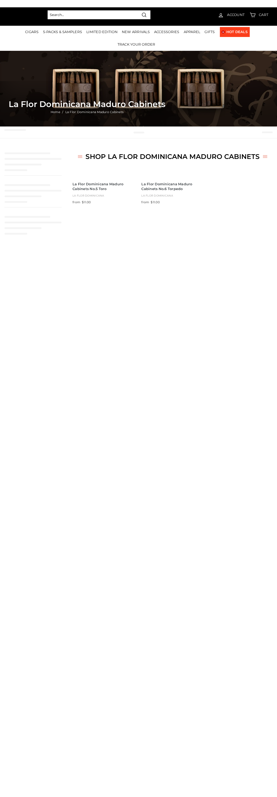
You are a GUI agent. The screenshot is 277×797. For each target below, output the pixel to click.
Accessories (166, 32)
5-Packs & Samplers (62, 32)
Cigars (32, 32)
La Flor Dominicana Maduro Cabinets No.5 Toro (97, 186)
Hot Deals (237, 32)
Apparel (192, 32)
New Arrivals (136, 32)
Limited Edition (102, 32)
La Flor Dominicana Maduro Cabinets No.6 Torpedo (166, 186)
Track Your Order (136, 44)
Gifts (210, 32)
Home (55, 112)
